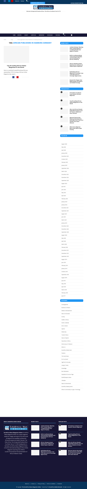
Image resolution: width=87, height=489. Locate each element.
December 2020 (65, 226)
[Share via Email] (20, 77)
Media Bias (64, 332)
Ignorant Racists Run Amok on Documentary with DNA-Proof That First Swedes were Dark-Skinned (76, 120)
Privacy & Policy (41, 483)
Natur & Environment (66, 383)
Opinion (63, 328)
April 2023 (64, 195)
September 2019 (65, 256)
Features (58, 35)
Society (26, 35)
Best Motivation (65, 371)
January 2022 (64, 204)
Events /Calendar (65, 322)
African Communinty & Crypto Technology (71, 389)
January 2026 (64, 153)
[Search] (68, 35)
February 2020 (65, 247)
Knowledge (50, 35)
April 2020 (64, 241)
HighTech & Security (66, 362)
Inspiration (41, 35)
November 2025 (65, 156)
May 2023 (64, 192)
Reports (19, 35)
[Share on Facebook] (13, 77)
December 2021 (65, 207)
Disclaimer (59, 483)
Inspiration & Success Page (67, 374)
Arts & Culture (65, 325)
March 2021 (64, 220)
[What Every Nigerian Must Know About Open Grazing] (64, 129)
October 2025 (65, 159)
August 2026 (64, 144)
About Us (17, 1)
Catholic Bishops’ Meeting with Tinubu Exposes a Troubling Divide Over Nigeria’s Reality (76, 49)
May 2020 (64, 238)
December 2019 (65, 250)
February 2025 (65, 162)
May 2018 (64, 283)
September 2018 (65, 274)
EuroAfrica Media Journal (67, 386)
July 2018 (63, 280)
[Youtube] (12, 1)
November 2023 (65, 177)
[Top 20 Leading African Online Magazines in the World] (16, 54)
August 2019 (64, 259)
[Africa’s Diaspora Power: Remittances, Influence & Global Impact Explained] (64, 65)
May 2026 (64, 147)
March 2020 (64, 244)
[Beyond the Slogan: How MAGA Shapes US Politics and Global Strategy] (64, 82)
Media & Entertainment (67, 310)
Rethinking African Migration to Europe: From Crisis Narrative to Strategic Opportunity (76, 73)
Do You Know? (65, 359)
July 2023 (63, 186)
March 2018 (64, 289)
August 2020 (64, 235)
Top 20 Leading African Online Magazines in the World (16, 66)
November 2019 (65, 253)
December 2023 (65, 174)
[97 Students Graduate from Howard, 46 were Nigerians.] (64, 95)
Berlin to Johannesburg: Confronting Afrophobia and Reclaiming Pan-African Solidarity (76, 57)
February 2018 (65, 292)
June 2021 (64, 217)
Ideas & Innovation (66, 313)
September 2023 (65, 180)
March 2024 (64, 171)
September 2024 (65, 168)
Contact (22, 1)
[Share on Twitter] (15, 77)
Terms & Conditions (51, 483)
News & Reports (65, 338)
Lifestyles (33, 35)
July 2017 (63, 296)
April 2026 (64, 150)
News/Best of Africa (66, 341)
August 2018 (64, 277)
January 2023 (64, 201)
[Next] (50, 3)
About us (63, 347)
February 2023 (65, 198)
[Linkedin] (9, 1)
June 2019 (64, 262)
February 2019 (65, 265)
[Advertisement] (43, 23)
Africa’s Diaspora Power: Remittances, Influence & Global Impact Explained (76, 65)
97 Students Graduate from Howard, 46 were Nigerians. (75, 94)
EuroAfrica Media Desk (67, 350)
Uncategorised (65, 304)
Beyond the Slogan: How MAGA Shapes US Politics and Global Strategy (76, 81)
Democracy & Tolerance (67, 344)
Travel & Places (65, 335)
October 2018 (65, 271)
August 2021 (64, 214)
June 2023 (64, 189)
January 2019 (64, 268)
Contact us (33, 483)
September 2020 (65, 232)
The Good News (65, 356)
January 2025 (64, 165)
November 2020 (65, 229)
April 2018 (64, 286)
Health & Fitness (65, 319)
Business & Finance (66, 307)
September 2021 (65, 210)
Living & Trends (65, 365)
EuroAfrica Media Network (55, 487)
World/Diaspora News (66, 377)
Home (14, 35)
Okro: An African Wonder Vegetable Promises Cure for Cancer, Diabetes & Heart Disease (76, 111)
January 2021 (64, 223)
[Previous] (47, 3)
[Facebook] (5, 1)
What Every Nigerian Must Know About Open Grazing (76, 128)
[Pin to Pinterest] (18, 77)
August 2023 (64, 183)
